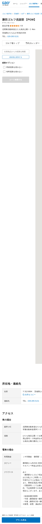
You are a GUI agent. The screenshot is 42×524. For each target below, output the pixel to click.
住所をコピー (30, 395)
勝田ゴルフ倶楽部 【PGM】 (19, 19)
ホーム (15, 3)
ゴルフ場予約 (7, 14)
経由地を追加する (15, 57)
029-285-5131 (13, 36)
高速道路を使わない (14, 67)
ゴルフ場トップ (12, 43)
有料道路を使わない (14, 72)
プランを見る (21, 520)
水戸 (22, 14)
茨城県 (16, 14)
